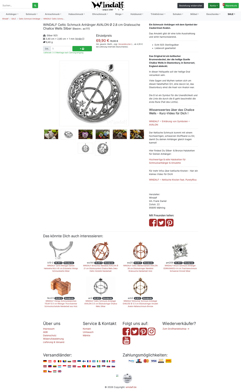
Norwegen (74, 366)
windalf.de (131, 387)
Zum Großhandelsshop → (176, 328)
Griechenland (94, 361)
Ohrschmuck (99, 14)
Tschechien (50, 371)
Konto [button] (213, 5)
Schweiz (54, 361)
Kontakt (87, 328)
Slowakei (108, 366)
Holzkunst (136, 14)
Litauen (54, 366)
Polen (79, 366)
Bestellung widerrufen (190, 5)
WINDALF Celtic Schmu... (54, 19)
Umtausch (88, 332)
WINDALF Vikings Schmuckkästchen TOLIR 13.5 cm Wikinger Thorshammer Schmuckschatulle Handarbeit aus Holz (60, 303)
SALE (230, 14)
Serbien (103, 366)
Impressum (49, 328)
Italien (108, 361)
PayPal (131, 361)
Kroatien (113, 361)
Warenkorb (230, 5)
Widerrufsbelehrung (53, 338)
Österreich (50, 361)
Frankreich (89, 361)
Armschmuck (52, 14)
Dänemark (74, 361)
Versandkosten (124, 44)
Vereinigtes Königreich (59, 371)
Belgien (59, 361)
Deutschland (45, 361)
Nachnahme (168, 361)
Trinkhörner (157, 14)
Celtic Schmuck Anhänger (29, 19)
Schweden (98, 366)
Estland (79, 361)
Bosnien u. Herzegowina (64, 361)
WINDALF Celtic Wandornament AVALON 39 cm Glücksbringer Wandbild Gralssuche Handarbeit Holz (140, 268)
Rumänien (89, 366)
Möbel (193, 14)
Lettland (45, 366)
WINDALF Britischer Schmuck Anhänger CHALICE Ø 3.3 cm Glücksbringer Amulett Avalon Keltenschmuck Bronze (140, 303)
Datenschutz (49, 335)
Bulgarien (69, 361)
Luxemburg (59, 366)
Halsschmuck (75, 14)
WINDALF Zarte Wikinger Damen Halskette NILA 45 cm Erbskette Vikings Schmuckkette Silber (61, 268)
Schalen (177, 14)
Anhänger (11, 14)
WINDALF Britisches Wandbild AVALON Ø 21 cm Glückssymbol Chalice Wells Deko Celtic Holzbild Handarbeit (100, 268)
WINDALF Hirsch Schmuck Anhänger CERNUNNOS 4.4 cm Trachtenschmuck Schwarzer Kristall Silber (180, 268)
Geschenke (212, 14)
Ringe (118, 14)
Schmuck (31, 14)
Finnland (84, 361)
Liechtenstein (50, 366)
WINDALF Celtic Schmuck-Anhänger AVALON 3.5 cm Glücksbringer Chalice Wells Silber (100, 303)
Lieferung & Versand (53, 342)
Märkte (86, 335)
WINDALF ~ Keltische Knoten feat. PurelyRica (173, 179)
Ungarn (54, 371)
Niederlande (69, 366)
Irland (98, 361)
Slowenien (113, 366)
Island (103, 361)
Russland (94, 366)
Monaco (64, 366)
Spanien (45, 371)
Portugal (84, 366)
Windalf (5, 19)
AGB (45, 332)
